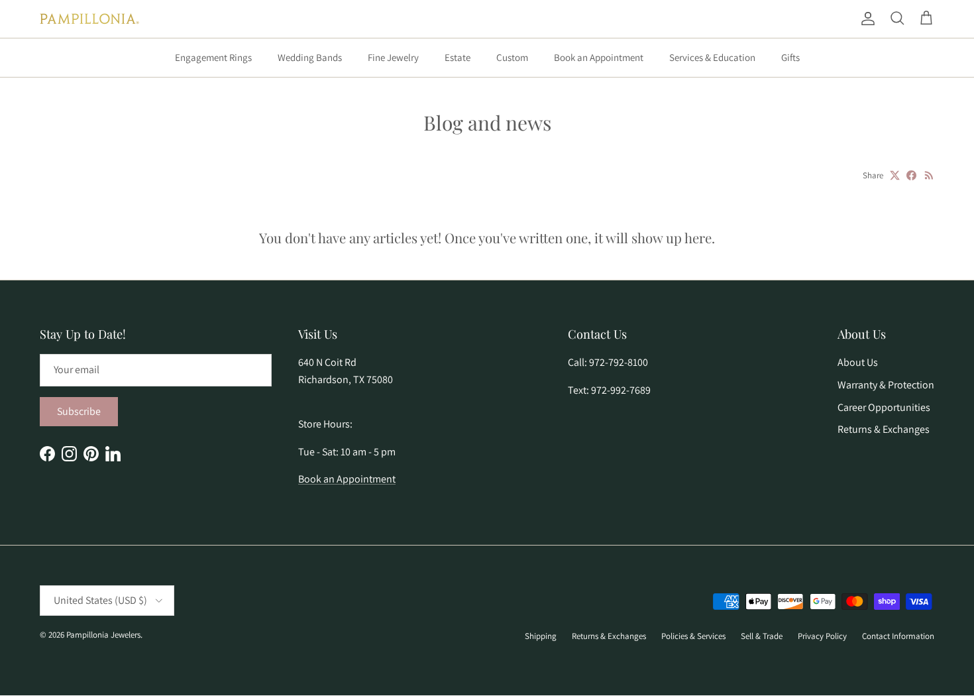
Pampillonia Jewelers (103, 634)
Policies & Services (693, 636)
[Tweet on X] (895, 175)
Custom (512, 57)
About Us (858, 362)
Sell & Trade (762, 636)
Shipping (541, 636)
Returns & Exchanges (884, 429)
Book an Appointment (598, 57)
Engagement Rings (213, 57)
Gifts (790, 57)
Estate (457, 57)
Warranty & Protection (886, 385)
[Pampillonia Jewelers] (89, 19)
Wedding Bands (310, 57)
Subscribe (79, 411)
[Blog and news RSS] (929, 175)
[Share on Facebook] (911, 175)
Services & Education (712, 57)
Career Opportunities (884, 407)
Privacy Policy (822, 636)
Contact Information (898, 636)
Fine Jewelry (393, 57)
